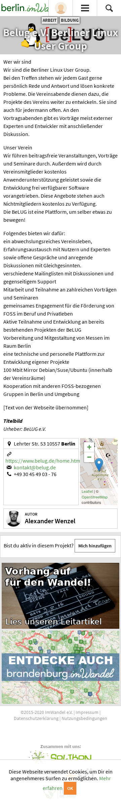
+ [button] (89, 447)
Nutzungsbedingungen (84, 718)
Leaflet (87, 491)
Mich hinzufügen (95, 546)
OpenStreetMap (95, 496)
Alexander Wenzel (50, 521)
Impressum (87, 712)
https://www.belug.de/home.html (43, 460)
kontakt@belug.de (35, 467)
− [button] (89, 457)
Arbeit (49, 20)
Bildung (70, 20)
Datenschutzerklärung (36, 718)
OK (70, 788)
